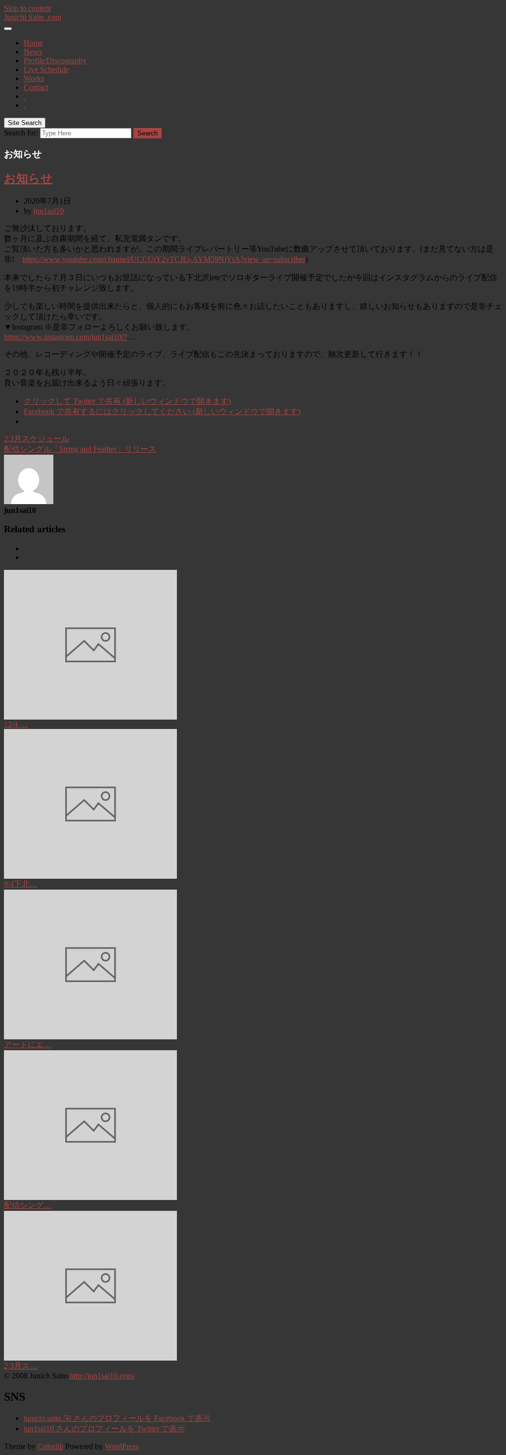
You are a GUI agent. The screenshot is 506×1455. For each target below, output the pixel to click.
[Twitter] (25, 105)
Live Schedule (46, 69)
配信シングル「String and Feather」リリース (80, 449)
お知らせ (28, 178)
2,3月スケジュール (36, 438)
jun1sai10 (49, 211)
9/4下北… (21, 884)
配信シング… (27, 1205)
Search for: (21, 132)
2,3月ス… (21, 1366)
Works (34, 78)
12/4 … (16, 724)
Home (33, 43)
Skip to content (27, 8)
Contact (36, 87)
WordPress (121, 1446)
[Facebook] (25, 96)
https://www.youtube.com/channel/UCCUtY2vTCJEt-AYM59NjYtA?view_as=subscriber (163, 259)
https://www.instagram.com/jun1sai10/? (65, 337)
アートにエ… (27, 1044)
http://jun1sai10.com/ (102, 1375)
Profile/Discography (55, 60)
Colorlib (50, 1446)
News (33, 51)
